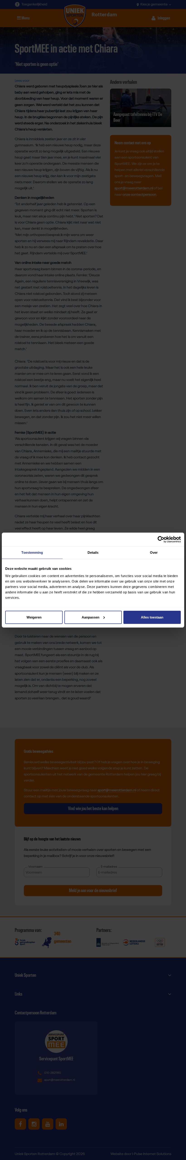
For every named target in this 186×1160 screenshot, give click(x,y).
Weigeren (34, 617)
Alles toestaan (152, 617)
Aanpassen (90, 617)
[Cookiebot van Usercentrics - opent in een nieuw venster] (161, 539)
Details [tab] (93, 552)
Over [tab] (154, 552)
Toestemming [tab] (32, 552)
